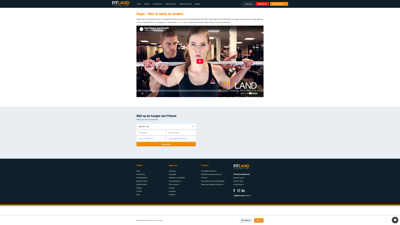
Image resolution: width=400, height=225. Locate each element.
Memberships (157, 4)
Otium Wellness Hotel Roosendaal (212, 181)
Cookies (171, 188)
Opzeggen (172, 191)
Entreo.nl (204, 178)
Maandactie (262, 4)
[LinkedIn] (243, 190)
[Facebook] (234, 190)
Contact (139, 191)
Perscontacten (174, 184)
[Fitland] (121, 4)
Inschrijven (166, 144)
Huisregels (172, 174)
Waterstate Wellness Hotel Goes (212, 184)
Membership (140, 174)
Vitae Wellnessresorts (208, 171)
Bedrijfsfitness (170, 4)
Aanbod (146, 4)
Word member (277, 4)
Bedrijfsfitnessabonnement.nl (211, 174)
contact (180, 22)
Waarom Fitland (141, 181)
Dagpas (197, 4)
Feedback (172, 194)
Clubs (139, 4)
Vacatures (172, 171)
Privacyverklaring (175, 181)
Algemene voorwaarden (177, 178)
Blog (138, 194)
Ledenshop (248, 4)
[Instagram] (238, 190)
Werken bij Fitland (185, 4)
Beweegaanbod (141, 178)
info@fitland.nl (238, 184)
